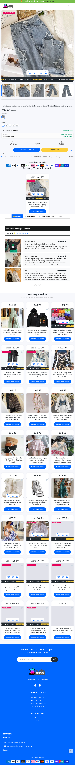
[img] (10, 233)
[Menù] (73, 6)
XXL (17, 125)
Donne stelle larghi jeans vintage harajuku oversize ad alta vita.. (63, 630)
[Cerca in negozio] (69, 6)
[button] (1, 1)
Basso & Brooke (39, 757)
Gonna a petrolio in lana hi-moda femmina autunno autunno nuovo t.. (12, 417)
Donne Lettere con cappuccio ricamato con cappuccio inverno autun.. (62, 460)
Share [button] (5, 154)
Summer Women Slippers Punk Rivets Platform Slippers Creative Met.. (12, 588)
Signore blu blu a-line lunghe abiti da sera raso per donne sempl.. (12, 332)
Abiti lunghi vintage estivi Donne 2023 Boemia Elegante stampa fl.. (62, 503)
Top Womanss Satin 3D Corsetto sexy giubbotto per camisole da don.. (12, 545)
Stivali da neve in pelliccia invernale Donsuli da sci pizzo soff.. (12, 503)
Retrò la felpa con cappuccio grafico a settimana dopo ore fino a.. (37, 332)
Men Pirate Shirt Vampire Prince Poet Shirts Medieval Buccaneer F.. (37, 545)
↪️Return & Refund (46, 216)
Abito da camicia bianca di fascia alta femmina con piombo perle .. (62, 417)
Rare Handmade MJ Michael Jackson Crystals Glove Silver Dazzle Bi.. (37, 588)
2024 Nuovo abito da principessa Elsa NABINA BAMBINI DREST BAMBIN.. (37, 630)
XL (13, 125)
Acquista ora (54, 150)
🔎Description (30, 216)
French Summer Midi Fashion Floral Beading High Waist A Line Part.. (37, 375)
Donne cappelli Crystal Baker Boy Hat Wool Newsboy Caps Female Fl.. (13, 460)
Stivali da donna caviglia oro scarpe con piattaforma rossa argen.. (37, 503)
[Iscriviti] (54, 659)
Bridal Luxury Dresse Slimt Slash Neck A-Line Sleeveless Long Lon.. (37, 417)
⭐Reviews (17, 216)
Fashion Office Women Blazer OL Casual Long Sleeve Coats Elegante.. (12, 630)
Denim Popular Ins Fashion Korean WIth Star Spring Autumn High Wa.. (37, 204)
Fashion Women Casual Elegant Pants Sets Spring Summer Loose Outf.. (62, 545)
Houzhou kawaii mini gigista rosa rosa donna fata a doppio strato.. (37, 460)
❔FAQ (59, 216)
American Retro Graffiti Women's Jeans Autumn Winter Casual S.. (12, 375)
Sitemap (5, 750)
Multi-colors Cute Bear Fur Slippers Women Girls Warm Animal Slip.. (62, 332)
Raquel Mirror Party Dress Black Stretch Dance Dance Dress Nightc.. (62, 375)
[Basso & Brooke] (8, 6)
